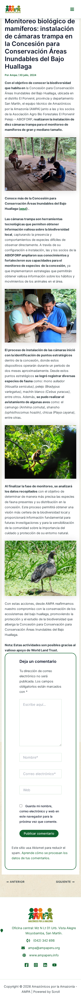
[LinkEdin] (45, 965)
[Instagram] (36, 965)
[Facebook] (26, 965)
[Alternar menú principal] (72, 9)
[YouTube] (54, 965)
